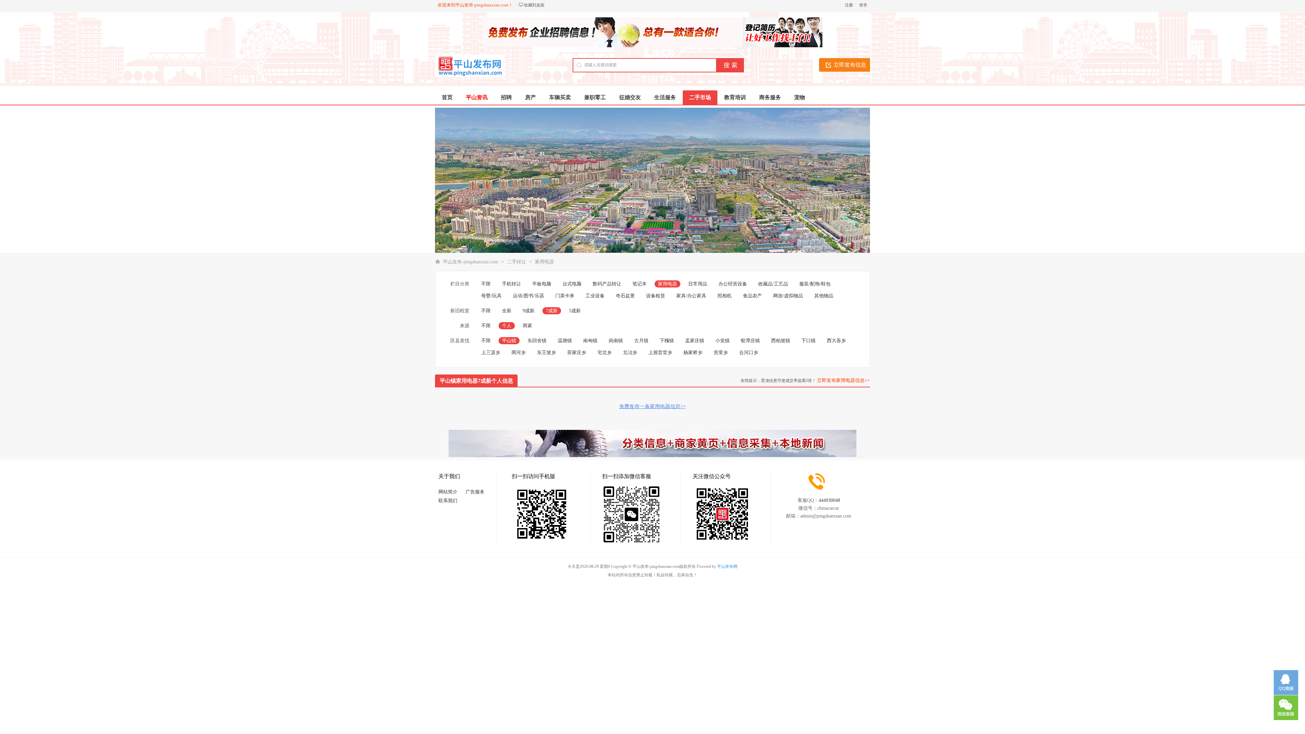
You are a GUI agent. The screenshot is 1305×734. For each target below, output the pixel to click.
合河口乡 (748, 352)
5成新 (575, 310)
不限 (486, 283)
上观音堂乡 (660, 352)
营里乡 (721, 352)
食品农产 (752, 295)
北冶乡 (630, 352)
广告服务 (475, 491)
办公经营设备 (732, 283)
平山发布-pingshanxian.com (470, 261)
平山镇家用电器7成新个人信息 (476, 381)
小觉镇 (722, 340)
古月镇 (641, 340)
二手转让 (516, 261)
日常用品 (697, 283)
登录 (863, 5)
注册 (849, 5)
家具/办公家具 (691, 295)
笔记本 (639, 283)
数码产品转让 (607, 283)
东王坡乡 (546, 352)
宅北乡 (604, 352)
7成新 (552, 310)
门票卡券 (564, 295)
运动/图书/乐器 (528, 295)
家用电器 (544, 261)
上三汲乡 (490, 352)
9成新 (529, 310)
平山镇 (509, 340)
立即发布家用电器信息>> (843, 380)
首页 (447, 97)
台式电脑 (571, 283)
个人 (506, 325)
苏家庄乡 (576, 352)
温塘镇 (565, 340)
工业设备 (595, 295)
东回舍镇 (536, 340)
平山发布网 (727, 566)
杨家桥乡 (692, 352)
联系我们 (447, 500)
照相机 (724, 295)
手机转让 (511, 283)
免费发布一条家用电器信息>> (652, 406)
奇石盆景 (625, 295)
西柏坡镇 (780, 340)
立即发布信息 (850, 65)
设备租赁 (655, 295)
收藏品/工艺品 (773, 283)
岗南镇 (616, 340)
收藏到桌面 (534, 5)
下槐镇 (667, 340)
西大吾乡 (836, 340)
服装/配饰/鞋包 (815, 283)
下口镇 (808, 340)
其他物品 (823, 295)
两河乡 (518, 352)
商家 (527, 325)
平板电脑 (541, 283)
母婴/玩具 (491, 295)
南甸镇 (590, 340)
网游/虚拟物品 (788, 295)
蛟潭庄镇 (750, 340)
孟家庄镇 (694, 340)
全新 (506, 310)
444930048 (829, 500)
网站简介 (447, 491)
